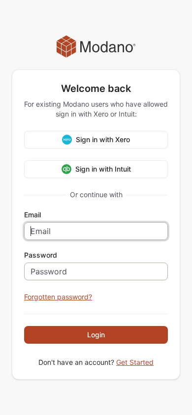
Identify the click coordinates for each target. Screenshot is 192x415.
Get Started (135, 362)
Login (96, 334)
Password (40, 255)
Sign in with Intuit (103, 169)
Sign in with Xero (103, 139)
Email (32, 214)
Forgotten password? (58, 297)
